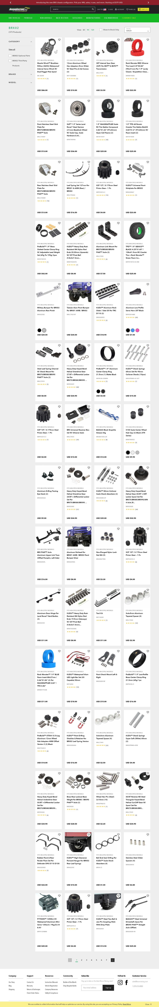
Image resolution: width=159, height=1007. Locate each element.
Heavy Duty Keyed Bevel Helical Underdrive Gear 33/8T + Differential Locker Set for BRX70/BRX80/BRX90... (48, 802)
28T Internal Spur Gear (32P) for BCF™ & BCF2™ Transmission (107, 66)
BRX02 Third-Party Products (19, 63)
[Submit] (93, 9)
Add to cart (48, 55)
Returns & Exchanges (33, 989)
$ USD (111, 9)
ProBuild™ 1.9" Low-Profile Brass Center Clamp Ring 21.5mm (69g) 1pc (137, 677)
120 (92, 30)
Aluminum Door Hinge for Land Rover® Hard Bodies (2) (48, 616)
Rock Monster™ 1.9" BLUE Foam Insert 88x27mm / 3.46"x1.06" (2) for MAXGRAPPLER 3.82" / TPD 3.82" (48, 680)
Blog (10, 986)
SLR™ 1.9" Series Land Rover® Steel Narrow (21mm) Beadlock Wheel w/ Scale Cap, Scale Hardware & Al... (77, 130)
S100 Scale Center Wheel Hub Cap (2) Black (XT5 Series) (136, 433)
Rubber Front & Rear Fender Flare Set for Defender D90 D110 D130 (48, 861)
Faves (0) (132, 9)
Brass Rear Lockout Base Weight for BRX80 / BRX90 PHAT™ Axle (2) (78, 800)
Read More (127, 1004)
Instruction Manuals (51, 982)
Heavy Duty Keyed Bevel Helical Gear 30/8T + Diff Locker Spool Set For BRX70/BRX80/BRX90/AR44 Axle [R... (137, 497)
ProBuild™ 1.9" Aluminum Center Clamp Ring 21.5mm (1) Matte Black (107, 372)
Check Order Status (33, 993)
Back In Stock (62, 18)
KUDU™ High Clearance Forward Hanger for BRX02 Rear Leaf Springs (78, 861)
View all (12, 49)
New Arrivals (46, 18)
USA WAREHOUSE (111, 18)
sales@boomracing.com (140, 981)
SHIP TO (100, 9)
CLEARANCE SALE (129, 18)
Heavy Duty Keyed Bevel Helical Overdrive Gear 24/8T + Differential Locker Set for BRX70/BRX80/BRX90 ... (78, 497)
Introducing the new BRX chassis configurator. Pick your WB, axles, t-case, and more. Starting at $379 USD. (79, 2)
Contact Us (30, 982)
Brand (12, 74)
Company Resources (51, 989)
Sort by (128, 29)
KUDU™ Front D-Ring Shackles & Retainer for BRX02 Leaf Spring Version (78, 738)
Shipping (12, 989)
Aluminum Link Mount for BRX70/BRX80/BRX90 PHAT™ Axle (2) (106, 249)
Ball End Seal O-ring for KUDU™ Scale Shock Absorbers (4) (106, 861)
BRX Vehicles (14, 18)
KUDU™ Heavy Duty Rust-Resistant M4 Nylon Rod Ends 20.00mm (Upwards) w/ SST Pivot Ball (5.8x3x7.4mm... (77, 252)
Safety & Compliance (51, 993)
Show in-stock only (111, 30)
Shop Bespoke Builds (70, 986)
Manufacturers (93, 18)
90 (88, 30)
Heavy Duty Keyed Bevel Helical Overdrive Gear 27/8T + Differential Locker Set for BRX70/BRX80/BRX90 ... (78, 374)
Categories (77, 18)
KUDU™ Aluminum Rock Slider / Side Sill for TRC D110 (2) (106, 311)
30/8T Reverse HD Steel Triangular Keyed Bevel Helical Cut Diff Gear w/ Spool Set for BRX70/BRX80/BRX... (136, 802)
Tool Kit (99, 613)
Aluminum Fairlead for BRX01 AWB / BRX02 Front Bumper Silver (78, 555)
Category (14, 41)
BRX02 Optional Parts (21, 56)
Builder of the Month (69, 982)
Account (120, 9)
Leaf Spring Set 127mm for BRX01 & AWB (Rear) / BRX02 (78, 188)
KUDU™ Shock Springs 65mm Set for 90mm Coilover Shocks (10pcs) (136, 372)
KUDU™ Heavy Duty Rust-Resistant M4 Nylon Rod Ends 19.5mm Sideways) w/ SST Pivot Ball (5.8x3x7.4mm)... (77, 619)
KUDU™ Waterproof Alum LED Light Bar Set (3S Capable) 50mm (77, 677)
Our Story (12, 982)
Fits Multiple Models (45, 60)
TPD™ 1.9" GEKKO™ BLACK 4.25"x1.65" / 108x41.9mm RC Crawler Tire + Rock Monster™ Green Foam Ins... (136, 252)
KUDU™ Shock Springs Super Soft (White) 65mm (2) (136, 738)
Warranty (30, 986)
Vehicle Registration (51, 986)
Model (12, 82)
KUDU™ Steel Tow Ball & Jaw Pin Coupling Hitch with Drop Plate (106, 922)
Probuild (28, 18)
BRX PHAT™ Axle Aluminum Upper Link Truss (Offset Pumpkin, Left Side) (48, 555)
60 (84, 30)
